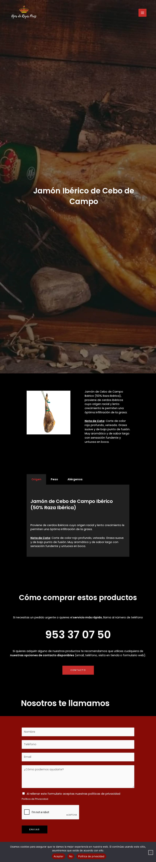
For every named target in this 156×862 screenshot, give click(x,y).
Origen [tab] (36, 479)
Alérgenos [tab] (75, 479)
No (71, 856)
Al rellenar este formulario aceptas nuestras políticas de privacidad (73, 794)
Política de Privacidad (35, 799)
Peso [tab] (54, 479)
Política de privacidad (91, 856)
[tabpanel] (78, 521)
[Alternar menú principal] (142, 13)
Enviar (34, 829)
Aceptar (58, 856)
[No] (150, 852)
